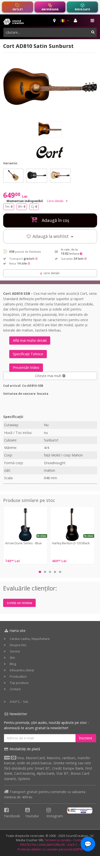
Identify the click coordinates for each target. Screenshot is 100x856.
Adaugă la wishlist (51, 236)
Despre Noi (18, 645)
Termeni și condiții (57, 840)
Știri (12, 658)
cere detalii (51, 273)
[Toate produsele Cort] (50, 152)
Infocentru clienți (22, 670)
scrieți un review (19, 602)
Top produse (19, 683)
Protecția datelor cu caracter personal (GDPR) (50, 849)
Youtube (32, 816)
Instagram (54, 816)
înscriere (85, 738)
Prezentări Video (26, 367)
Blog (13, 664)
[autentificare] (76, 21)
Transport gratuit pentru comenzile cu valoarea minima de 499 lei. (44, 794)
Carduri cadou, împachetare (30, 639)
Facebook (12, 816)
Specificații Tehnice (28, 354)
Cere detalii (55, 201)
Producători (18, 676)
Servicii (15, 651)
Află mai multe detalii (30, 340)
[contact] (55, 21)
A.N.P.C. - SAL (19, 702)
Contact (15, 689)
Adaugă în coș (55, 220)
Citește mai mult (48, 375)
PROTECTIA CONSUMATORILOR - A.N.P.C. (49, 845)
